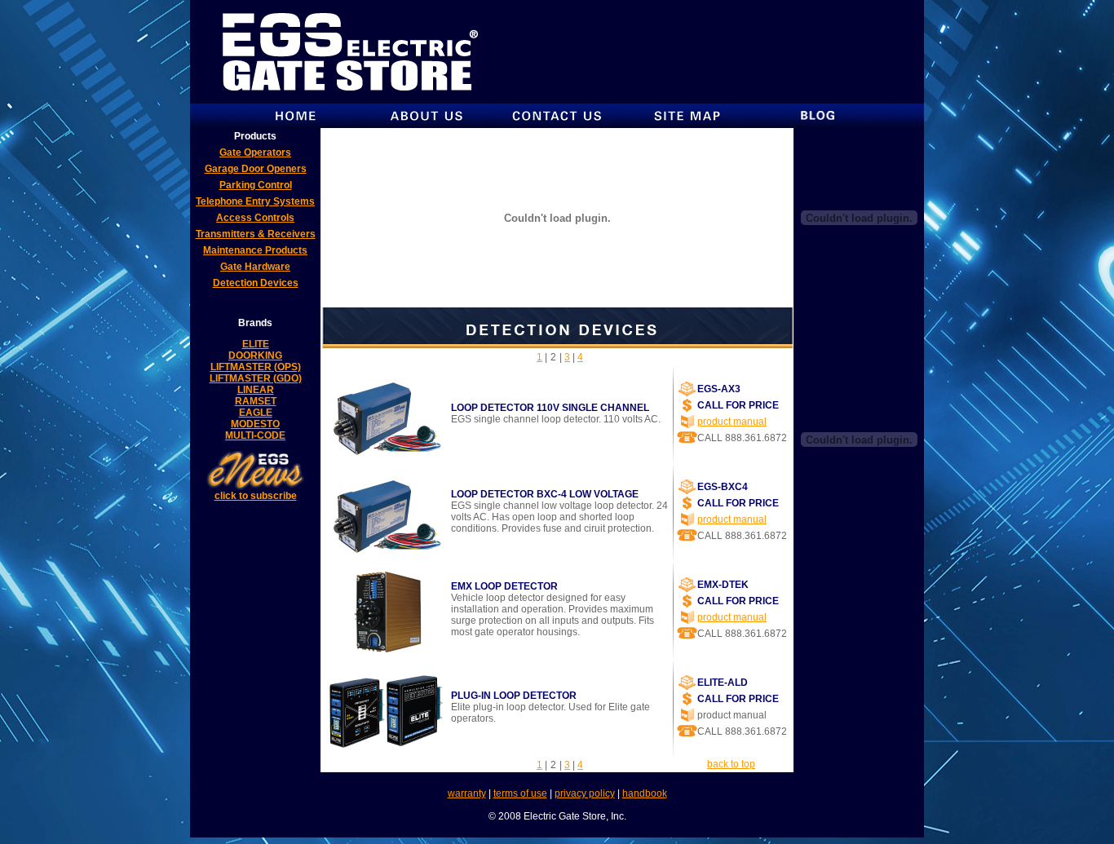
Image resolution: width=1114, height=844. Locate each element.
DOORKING (255, 355)
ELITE (255, 344)
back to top (731, 764)
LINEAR (255, 389)
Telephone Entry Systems (255, 201)
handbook (644, 793)
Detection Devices (255, 283)
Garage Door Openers (256, 169)
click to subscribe (255, 496)
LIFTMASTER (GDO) (256, 378)
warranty (467, 793)
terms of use (520, 793)
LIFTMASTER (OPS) (255, 367)
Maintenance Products (255, 250)
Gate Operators (255, 152)
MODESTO (255, 424)
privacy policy (585, 793)
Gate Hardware (255, 266)
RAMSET (255, 401)
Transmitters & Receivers (256, 234)
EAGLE (255, 412)
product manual (732, 421)
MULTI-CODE (255, 435)
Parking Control (255, 185)
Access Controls (255, 217)
